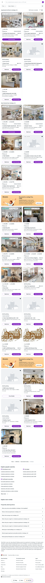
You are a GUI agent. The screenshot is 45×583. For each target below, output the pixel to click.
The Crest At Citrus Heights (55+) (32, 257)
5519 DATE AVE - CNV (30, 318)
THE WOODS (6, 155)
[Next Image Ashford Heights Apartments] (20, 112)
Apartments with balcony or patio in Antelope (9, 491)
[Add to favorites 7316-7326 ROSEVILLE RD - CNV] (20, 299)
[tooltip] (4, 31)
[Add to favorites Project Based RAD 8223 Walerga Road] (42, 44)
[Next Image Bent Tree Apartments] (42, 275)
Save (22, 580)
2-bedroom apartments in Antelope (7, 474)
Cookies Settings (38, 569)
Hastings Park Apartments (9, 33)
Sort (42, 10)
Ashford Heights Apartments (9, 125)
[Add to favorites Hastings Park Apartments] (20, 14)
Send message (11, 39)
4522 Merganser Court (30, 420)
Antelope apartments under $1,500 (29, 474)
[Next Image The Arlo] (20, 244)
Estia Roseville (6, 227)
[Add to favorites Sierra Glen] (20, 268)
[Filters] (42, 6)
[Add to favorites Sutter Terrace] (42, 370)
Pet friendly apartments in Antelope (7, 481)
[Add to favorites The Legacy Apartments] (42, 14)
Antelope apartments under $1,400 (29, 471)
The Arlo (5, 257)
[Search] (43, 2)
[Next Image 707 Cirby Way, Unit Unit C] (20, 437)
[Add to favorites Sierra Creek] (20, 44)
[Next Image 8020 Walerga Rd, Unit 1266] (20, 80)
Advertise (3, 569)
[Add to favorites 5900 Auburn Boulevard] (20, 370)
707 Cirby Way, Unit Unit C (9, 450)
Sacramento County (25, 461)
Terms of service (38, 560)
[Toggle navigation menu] (2, 2)
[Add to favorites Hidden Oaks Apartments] (20, 166)
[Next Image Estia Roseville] (20, 214)
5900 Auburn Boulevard (8, 388)
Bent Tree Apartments (30, 286)
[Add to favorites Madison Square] (20, 401)
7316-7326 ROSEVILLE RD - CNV (10, 318)
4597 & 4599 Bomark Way (9, 348)
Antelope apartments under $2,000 (29, 476)
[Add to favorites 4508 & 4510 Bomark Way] (42, 329)
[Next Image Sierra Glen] (20, 275)
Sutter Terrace (28, 390)
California (17, 461)
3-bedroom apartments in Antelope (7, 476)
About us (2, 560)
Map (16, 580)
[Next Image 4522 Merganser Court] (42, 407)
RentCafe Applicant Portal (21, 566)
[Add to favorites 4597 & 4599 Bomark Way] (20, 329)
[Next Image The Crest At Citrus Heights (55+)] (42, 244)
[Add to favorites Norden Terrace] (42, 106)
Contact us (3, 562)
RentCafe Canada (19, 560)
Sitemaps (2, 571)
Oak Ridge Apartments (30, 227)
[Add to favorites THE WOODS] (20, 136)
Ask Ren (29, 580)
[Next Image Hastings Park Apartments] (20, 20)
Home (12, 461)
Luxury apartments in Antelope (7, 483)
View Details (11, 396)
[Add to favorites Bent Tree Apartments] (42, 268)
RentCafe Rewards (19, 562)
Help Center (3, 564)
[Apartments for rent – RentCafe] (4, 555)
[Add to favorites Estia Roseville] (20, 208)
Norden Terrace (28, 125)
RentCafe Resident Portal (21, 569)
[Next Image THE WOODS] (20, 142)
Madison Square (7, 420)
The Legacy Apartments (30, 33)
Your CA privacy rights (39, 564)
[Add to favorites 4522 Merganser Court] (42, 401)
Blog (2, 566)
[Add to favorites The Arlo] (20, 238)
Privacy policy (37, 562)
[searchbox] (24, 2)
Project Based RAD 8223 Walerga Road (34, 63)
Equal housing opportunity (6, 576)
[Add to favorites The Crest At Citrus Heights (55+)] (42, 238)
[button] (11, 20)
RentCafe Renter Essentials (21, 564)
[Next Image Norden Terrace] (42, 112)
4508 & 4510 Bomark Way (31, 348)
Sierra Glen (5, 288)
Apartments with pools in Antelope (7, 488)
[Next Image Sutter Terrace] (42, 377)
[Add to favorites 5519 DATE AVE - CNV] (42, 299)
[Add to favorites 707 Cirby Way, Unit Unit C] (20, 431)
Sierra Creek (6, 63)
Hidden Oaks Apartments (9, 186)
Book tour (28, 39)
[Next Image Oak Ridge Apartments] (42, 214)
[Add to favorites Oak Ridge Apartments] (42, 208)
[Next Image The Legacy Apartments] (42, 20)
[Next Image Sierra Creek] (20, 50)
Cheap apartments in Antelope (6, 486)
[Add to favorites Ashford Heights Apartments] (20, 106)
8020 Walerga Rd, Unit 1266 (9, 93)
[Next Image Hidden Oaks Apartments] (20, 173)
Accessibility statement (39, 566)
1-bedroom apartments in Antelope (7, 471)
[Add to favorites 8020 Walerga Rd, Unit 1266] (20, 74)
